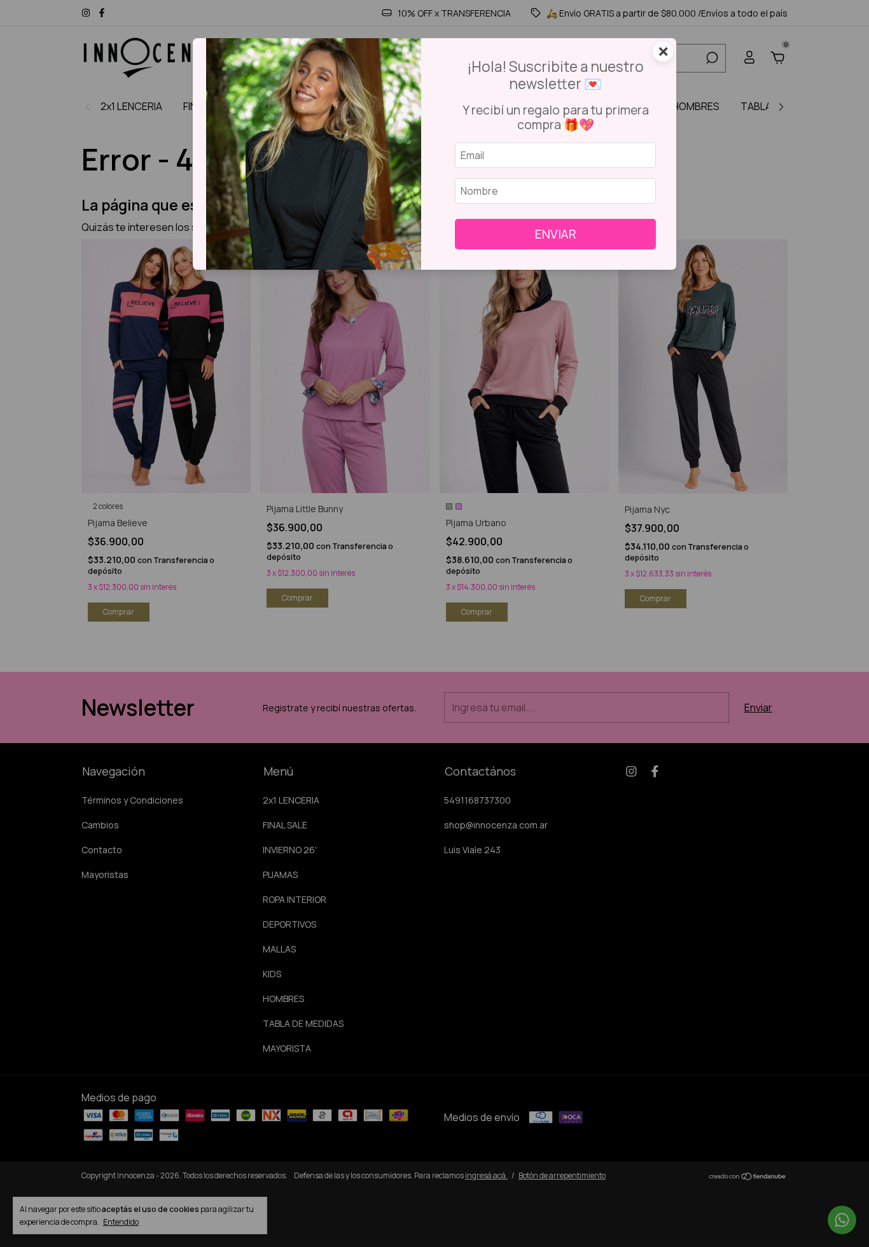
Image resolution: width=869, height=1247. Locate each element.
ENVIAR (555, 234)
